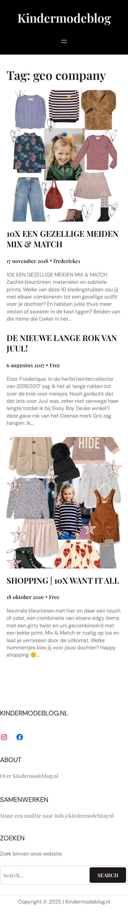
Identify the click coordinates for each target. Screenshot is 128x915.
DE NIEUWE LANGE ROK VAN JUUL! (62, 342)
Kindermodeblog (64, 18)
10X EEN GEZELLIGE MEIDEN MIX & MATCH (62, 238)
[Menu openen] (64, 41)
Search (107, 875)
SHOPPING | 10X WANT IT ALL (63, 580)
